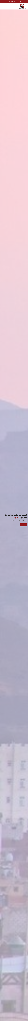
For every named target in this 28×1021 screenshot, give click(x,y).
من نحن (23, 524)
